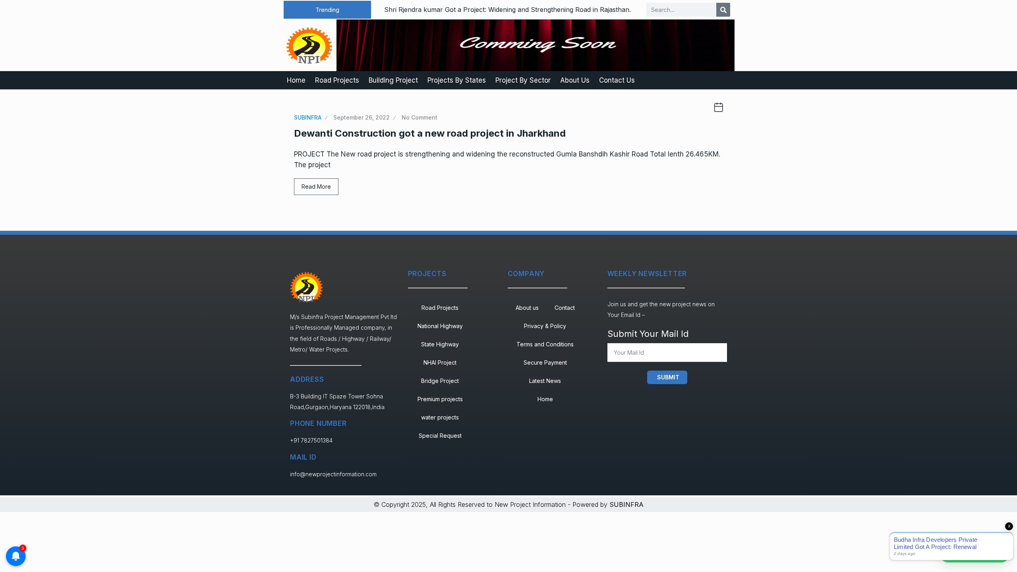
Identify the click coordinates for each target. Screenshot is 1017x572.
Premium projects (440, 399)
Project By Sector (523, 80)
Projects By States (456, 80)
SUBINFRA (307, 117)
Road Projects (337, 80)
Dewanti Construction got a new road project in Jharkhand (430, 133)
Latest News (545, 380)
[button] (327, 10)
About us (527, 307)
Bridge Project (440, 380)
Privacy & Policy (545, 326)
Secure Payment (545, 362)
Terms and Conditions (545, 344)
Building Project (393, 80)
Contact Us (617, 80)
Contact (565, 307)
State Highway (440, 344)
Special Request (440, 435)
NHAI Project (439, 362)
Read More (316, 186)
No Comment (419, 117)
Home (296, 80)
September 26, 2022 (361, 117)
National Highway (440, 326)
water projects (440, 417)
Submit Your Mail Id (648, 334)
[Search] (723, 10)
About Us (575, 80)
